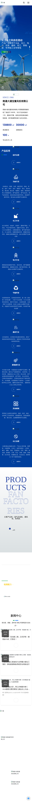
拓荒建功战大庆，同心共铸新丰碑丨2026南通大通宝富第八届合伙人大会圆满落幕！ (16, 689)
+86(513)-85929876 (15, 751)
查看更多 (18, 162)
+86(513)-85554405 (15, 753)
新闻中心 (16, 615)
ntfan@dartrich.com (11, 758)
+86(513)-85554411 (15, 749)
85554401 (25, 749)
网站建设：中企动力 (6, 799)
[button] (29, 47)
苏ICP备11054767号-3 (7, 796)
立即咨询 (4, 728)
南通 (14, 799)
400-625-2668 (13, 744)
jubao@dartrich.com (13, 760)
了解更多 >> (6, 52)
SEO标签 (20, 799)
